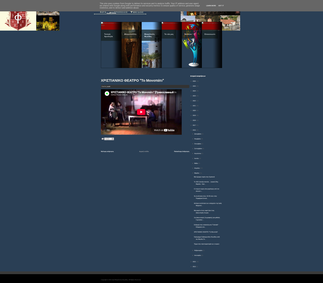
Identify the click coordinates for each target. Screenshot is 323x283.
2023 (194, 96)
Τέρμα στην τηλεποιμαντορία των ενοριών (206, 244)
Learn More (211, 6)
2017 (194, 125)
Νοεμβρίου (197, 139)
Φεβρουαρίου (198, 250)
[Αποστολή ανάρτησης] (102, 139)
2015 (194, 261)
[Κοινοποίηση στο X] (110, 139)
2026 (194, 81)
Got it (221, 6)
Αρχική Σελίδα (111, 13)
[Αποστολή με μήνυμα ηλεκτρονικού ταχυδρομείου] (105, 139)
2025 (194, 86)
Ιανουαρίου (197, 255)
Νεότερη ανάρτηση (107, 151)
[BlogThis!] (108, 139)
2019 (194, 115)
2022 (194, 100)
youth (108, 86)
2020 (194, 110)
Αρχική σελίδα (144, 151)
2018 (194, 120)
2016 (194, 130)
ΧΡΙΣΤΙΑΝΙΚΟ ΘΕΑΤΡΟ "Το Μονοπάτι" (206, 232)
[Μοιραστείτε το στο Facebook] (112, 139)
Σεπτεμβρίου (198, 148)
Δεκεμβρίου (198, 134)
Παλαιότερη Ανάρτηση (181, 151)
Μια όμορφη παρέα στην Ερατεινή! (204, 177)
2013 (194, 266)
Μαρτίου (197, 173)
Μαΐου (196, 163)
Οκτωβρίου (197, 143)
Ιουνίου (196, 158)
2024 (194, 91)
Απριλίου (197, 168)
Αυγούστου (197, 153)
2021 (194, 105)
